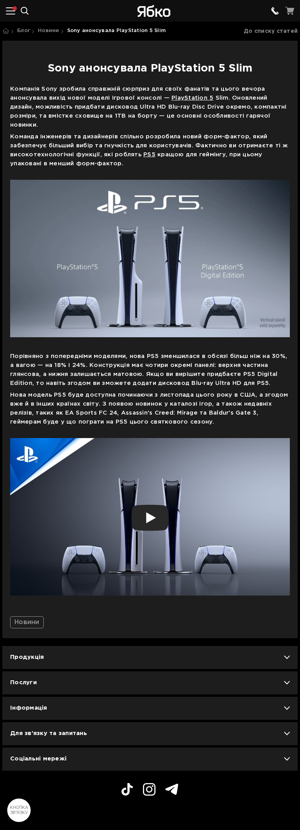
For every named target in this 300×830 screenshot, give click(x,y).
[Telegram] (172, 790)
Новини (48, 31)
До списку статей (271, 31)
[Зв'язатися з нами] (275, 11)
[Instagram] (149, 790)
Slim (220, 97)
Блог (23, 31)
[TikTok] (127, 790)
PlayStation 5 (192, 97)
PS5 (149, 154)
